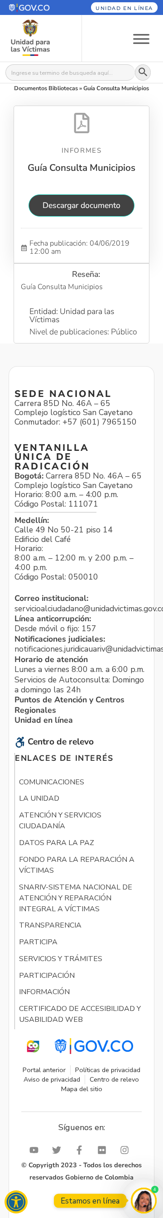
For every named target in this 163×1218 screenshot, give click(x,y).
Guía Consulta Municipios (81, 167)
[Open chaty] (144, 1200)
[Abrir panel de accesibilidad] (16, 1201)
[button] (35, 7)
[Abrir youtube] (36, 1150)
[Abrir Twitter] (59, 1150)
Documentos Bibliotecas (46, 88)
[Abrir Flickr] (104, 1150)
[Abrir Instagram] (127, 1150)
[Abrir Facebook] (81, 1150)
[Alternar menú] (141, 38)
